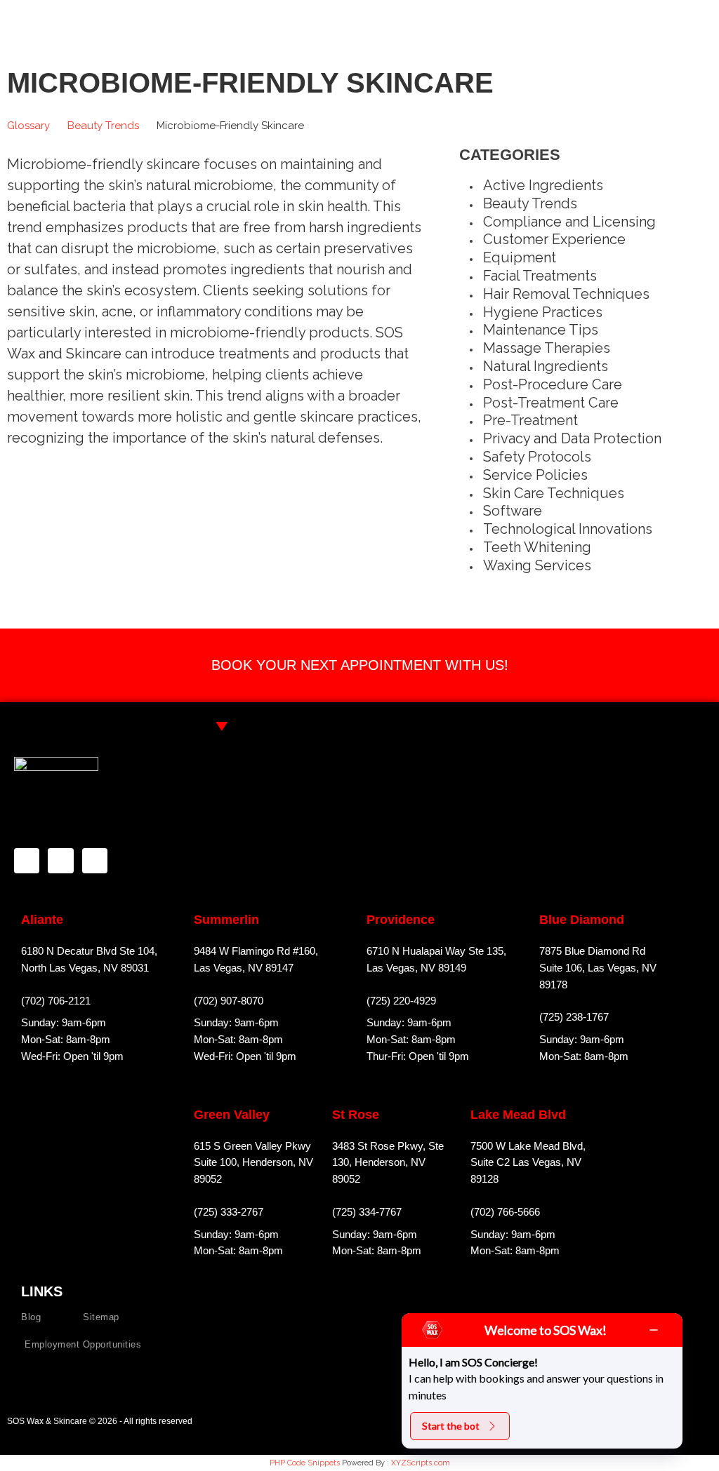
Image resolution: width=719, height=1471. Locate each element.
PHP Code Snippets (305, 1462)
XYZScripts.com (420, 1462)
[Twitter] (94, 860)
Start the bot (451, 1426)
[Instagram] (60, 860)
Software (512, 510)
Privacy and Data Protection (572, 438)
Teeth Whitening (537, 547)
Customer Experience (554, 239)
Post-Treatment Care (551, 402)
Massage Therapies (546, 348)
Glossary (28, 125)
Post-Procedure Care (552, 384)
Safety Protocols (537, 456)
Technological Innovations (567, 528)
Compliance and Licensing (569, 221)
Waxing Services (537, 565)
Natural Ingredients (545, 366)
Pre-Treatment (530, 420)
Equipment (519, 257)
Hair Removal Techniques (566, 294)
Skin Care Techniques (553, 493)
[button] (701, 20)
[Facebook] (26, 860)
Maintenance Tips (540, 329)
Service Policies (535, 474)
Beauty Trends (103, 125)
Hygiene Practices (542, 312)
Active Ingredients (543, 185)
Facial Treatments (540, 275)
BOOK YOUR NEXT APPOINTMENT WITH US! (359, 665)
